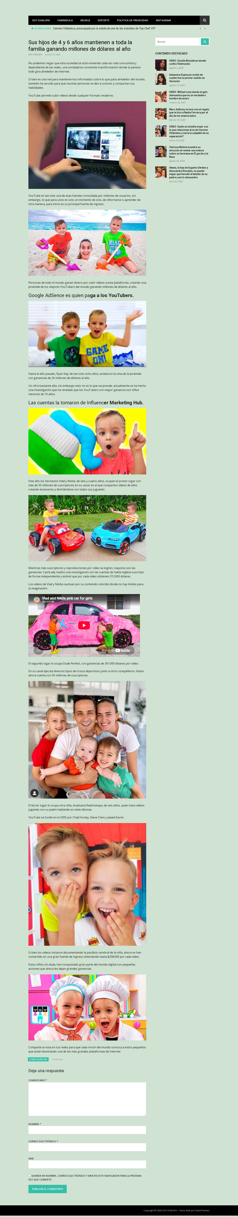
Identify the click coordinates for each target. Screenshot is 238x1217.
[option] (130, 28)
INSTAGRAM (163, 20)
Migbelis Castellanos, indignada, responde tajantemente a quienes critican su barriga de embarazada (114, 28)
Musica (85, 20)
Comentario (37, 1080)
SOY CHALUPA (41, 20)
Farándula (65, 20)
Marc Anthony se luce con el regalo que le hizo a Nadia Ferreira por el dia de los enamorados (189, 112)
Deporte (103, 20)
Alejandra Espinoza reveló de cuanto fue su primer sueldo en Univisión (187, 78)
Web (31, 1158)
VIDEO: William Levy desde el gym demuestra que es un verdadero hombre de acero (188, 95)
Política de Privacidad (132, 20)
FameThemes (202, 1210)
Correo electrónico (43, 1141)
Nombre (34, 1124)
